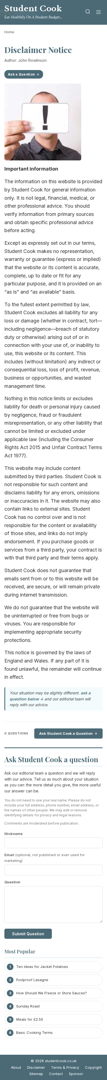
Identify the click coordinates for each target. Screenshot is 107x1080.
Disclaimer (36, 1067)
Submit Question (28, 933)
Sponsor (76, 1073)
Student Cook (33, 8)
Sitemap (36, 1073)
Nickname (13, 833)
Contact (56, 1073)
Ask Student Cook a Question (66, 733)
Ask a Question (21, 74)
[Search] (88, 12)
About (16, 1067)
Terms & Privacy (65, 1067)
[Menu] (98, 12)
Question (12, 882)
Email (44, 858)
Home (9, 32)
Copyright (93, 1067)
